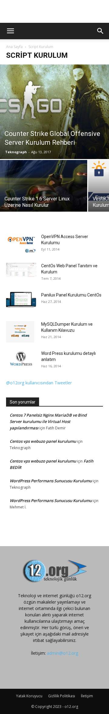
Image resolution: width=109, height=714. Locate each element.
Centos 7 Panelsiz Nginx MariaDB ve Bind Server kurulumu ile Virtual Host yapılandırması (48, 421)
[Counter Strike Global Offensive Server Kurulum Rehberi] (54, 111)
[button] (10, 31)
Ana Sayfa (14, 46)
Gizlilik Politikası (61, 695)
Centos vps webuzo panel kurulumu (43, 441)
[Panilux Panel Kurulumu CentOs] (21, 300)
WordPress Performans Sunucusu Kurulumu (51, 481)
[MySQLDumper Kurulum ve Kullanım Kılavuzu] (20, 331)
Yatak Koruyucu (29, 695)
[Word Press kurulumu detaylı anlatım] (21, 359)
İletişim (87, 695)
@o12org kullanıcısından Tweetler (39, 383)
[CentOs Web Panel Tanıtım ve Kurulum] (21, 270)
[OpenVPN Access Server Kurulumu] (21, 243)
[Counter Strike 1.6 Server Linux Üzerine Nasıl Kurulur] (43, 192)
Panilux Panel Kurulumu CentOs (71, 295)
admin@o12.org (62, 653)
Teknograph (16, 152)
